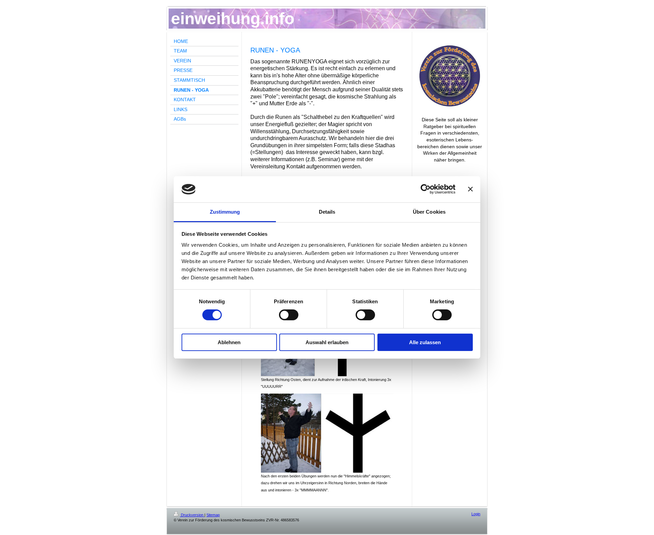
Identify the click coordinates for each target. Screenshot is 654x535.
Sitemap (213, 515)
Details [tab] (327, 212)
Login (475, 514)
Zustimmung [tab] (225, 212)
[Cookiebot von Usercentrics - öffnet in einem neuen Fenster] (425, 189)
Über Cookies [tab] (429, 212)
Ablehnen (229, 342)
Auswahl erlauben (327, 342)
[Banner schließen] (470, 189)
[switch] (288, 314)
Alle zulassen (425, 342)
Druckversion (192, 515)
